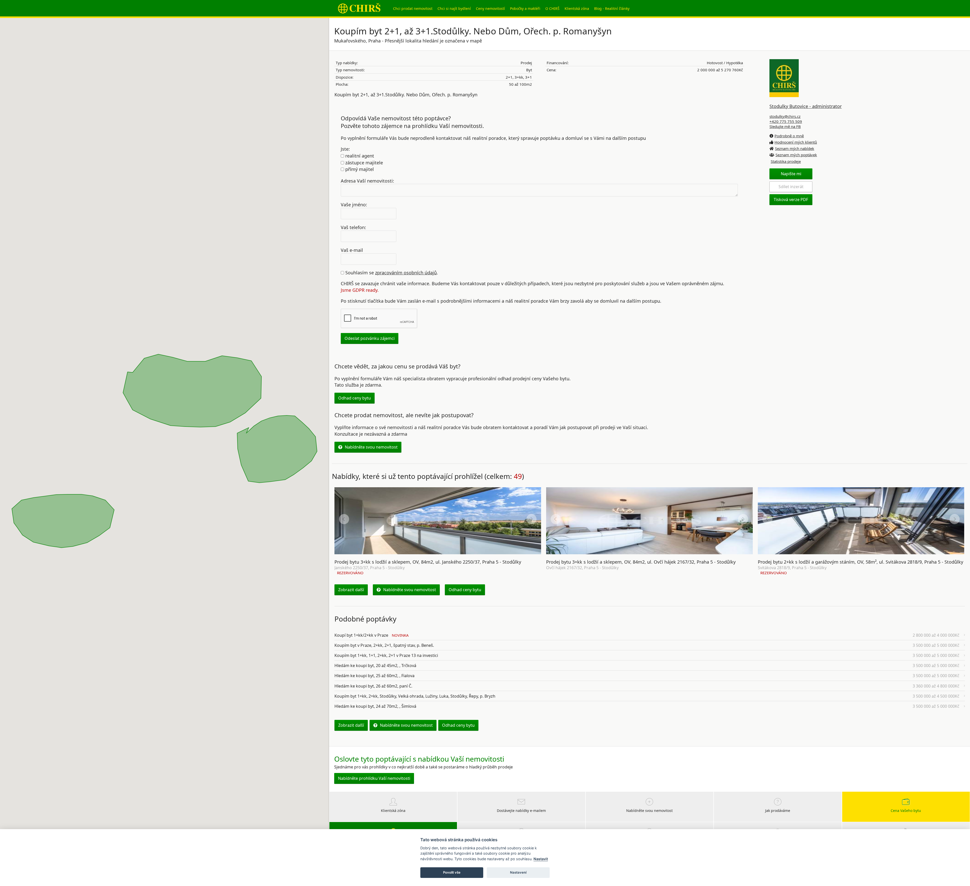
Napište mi (791, 173)
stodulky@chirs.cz (785, 116)
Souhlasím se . (391, 273)
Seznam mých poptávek (796, 154)
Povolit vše (451, 872)
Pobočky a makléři (525, 8)
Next (531, 519)
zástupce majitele (363, 163)
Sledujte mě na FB (785, 126)
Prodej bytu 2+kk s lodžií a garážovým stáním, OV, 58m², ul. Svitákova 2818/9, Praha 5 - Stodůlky (860, 562)
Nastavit (541, 859)
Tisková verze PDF (791, 199)
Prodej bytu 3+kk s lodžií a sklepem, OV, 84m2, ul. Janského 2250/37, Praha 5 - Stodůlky (427, 562)
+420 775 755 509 (785, 121)
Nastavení (518, 872)
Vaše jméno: (354, 205)
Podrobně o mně (789, 135)
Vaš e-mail (352, 250)
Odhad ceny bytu (354, 398)
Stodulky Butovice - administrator (805, 106)
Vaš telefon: (353, 227)
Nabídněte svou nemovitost (371, 447)
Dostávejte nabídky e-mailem (521, 810)
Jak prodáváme (777, 810)
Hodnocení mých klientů (795, 142)
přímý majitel (359, 169)
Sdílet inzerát (791, 186)
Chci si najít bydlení (454, 8)
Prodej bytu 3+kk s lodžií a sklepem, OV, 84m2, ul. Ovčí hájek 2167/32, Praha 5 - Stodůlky (641, 562)
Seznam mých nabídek (794, 148)
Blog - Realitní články (611, 8)
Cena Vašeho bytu (906, 810)
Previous (344, 519)
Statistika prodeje (786, 161)
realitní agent (359, 156)
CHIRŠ (359, 8)
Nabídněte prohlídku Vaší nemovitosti (374, 778)
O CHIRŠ (552, 8)
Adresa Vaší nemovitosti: (367, 181)
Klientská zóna (577, 8)
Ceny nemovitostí (490, 8)
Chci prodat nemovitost (412, 8)
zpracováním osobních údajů (406, 273)
